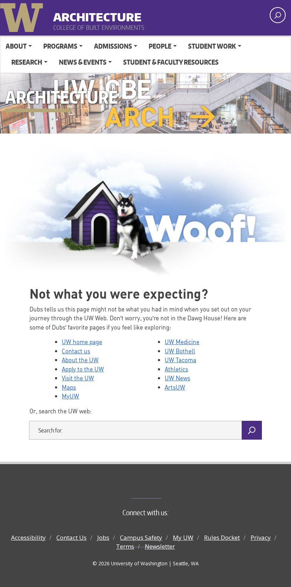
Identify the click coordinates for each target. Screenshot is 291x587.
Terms (125, 546)
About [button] (16, 46)
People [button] (160, 46)
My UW (183, 537)
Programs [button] (60, 46)
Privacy (261, 537)
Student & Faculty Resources (171, 62)
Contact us (76, 351)
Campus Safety (141, 537)
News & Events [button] (82, 62)
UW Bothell (180, 351)
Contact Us (71, 537)
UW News (177, 378)
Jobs (103, 537)
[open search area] (278, 15)
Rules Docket (222, 537)
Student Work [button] (212, 46)
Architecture (97, 14)
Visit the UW (78, 378)
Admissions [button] (113, 46)
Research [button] (26, 62)
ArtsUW (175, 387)
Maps (69, 387)
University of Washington (23, 16)
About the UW (80, 360)
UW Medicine (182, 342)
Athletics (176, 369)
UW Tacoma (180, 360)
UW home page (82, 342)
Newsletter (160, 546)
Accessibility (28, 537)
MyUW (70, 396)
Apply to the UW (83, 369)
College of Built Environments (159, 486)
